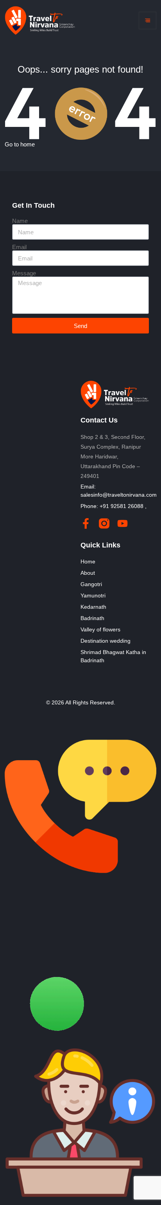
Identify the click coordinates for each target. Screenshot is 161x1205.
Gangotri (91, 584)
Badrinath (92, 618)
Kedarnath (93, 607)
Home (87, 561)
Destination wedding (105, 641)
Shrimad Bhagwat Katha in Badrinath (113, 656)
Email (19, 247)
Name (20, 220)
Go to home (20, 144)
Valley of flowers (100, 629)
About (87, 573)
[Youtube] (122, 523)
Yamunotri (93, 595)
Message (24, 273)
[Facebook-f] (85, 523)
